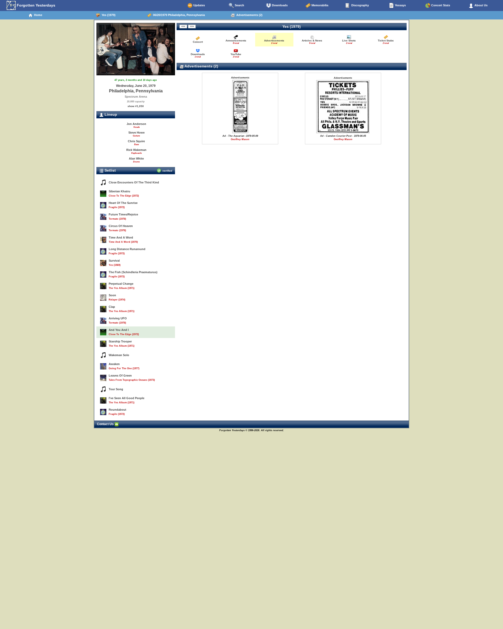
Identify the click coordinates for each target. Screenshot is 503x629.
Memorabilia (319, 5)
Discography (360, 5)
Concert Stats (440, 5)
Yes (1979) (108, 15)
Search (239, 5)
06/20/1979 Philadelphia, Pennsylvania (178, 15)
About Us (481, 5)
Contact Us (105, 424)
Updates (199, 5)
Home (37, 15)
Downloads (279, 5)
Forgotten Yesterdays (35, 5)
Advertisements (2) (249, 15)
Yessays (400, 5)
